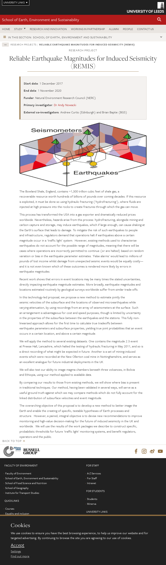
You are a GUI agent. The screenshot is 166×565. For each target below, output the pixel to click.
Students (92, 499)
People (128, 29)
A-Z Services (94, 473)
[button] (159, 20)
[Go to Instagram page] (144, 451)
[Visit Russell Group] (32, 451)
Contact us (145, 29)
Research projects (23, 44)
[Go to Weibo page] (152, 451)
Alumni (114, 29)
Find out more (20, 556)
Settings (16, 551)
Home (6, 29)
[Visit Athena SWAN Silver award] (13, 451)
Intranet (91, 483)
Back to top (11, 441)
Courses (9, 509)
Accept (17, 545)
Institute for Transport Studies (22, 493)
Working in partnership (88, 29)
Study (18, 29)
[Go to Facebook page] (136, 451)
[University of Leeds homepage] (145, 7)
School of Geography (17, 488)
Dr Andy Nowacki (65, 105)
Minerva (91, 504)
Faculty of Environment (18, 473)
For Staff (92, 478)
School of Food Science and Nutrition (26, 483)
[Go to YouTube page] (160, 451)
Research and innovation (48, 29)
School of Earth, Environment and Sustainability (40, 19)
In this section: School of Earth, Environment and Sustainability (60, 37)
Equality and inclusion (17, 513)
